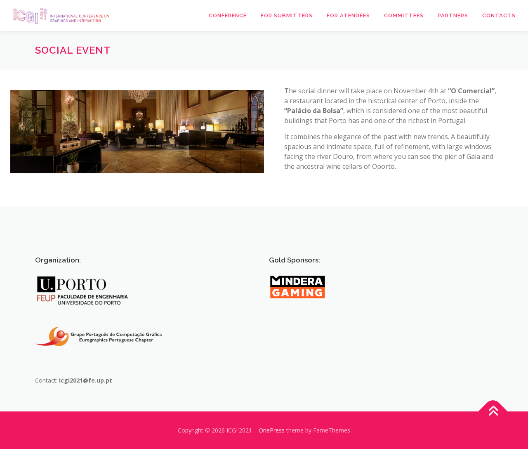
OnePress (272, 430)
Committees (404, 15)
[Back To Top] (493, 411)
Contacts (499, 15)
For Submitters (287, 15)
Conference (228, 15)
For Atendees (348, 15)
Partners (453, 15)
